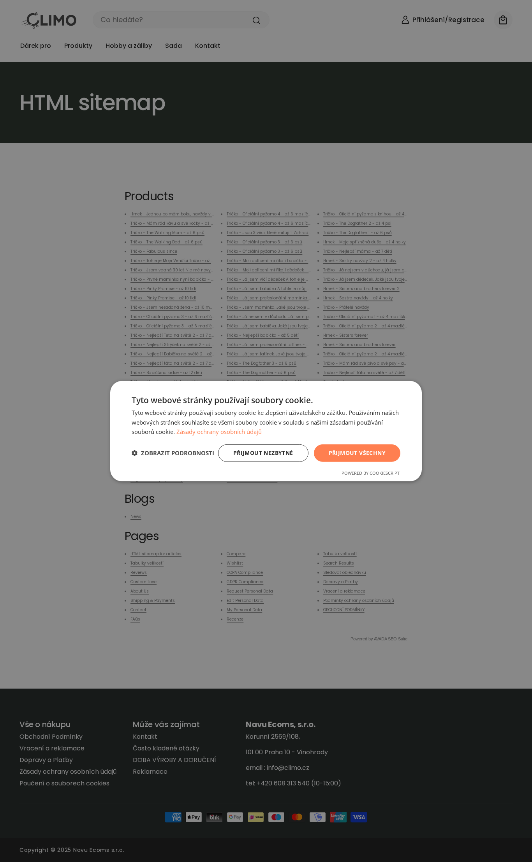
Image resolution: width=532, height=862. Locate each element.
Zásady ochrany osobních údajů (219, 431)
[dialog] (266, 431)
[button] (173, 453)
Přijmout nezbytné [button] (263, 452)
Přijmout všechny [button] (357, 452)
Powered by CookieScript (371, 473)
